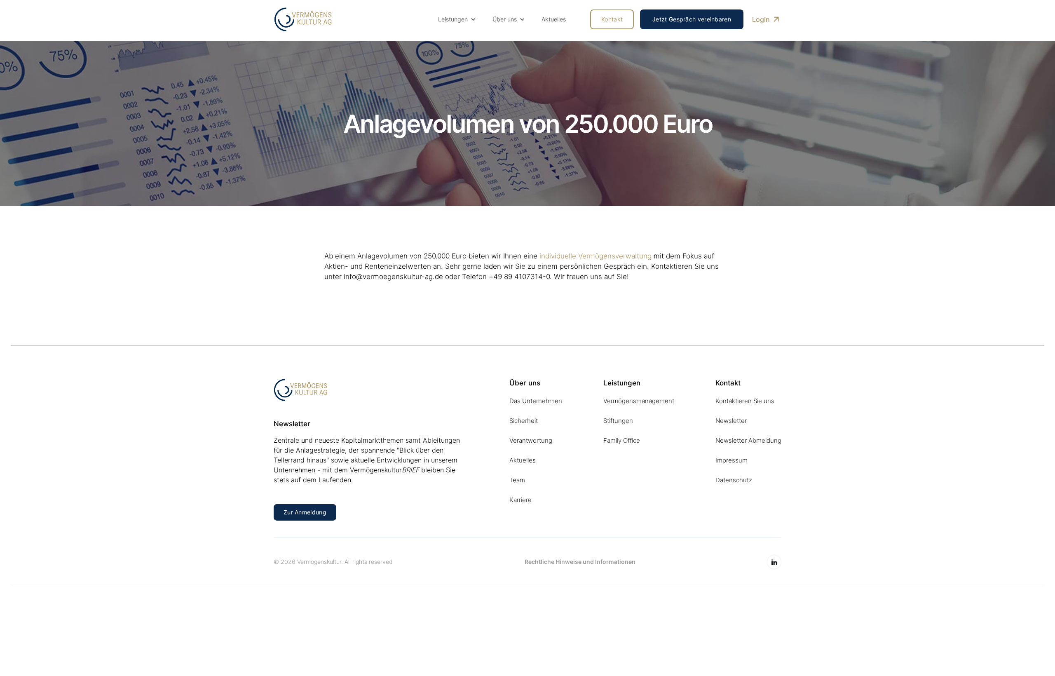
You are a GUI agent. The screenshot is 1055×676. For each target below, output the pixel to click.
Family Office (621, 440)
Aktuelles (554, 19)
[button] (457, 19)
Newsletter (731, 421)
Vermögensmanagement (638, 401)
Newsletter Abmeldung (748, 440)
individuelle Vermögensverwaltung (595, 256)
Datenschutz (733, 480)
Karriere (520, 500)
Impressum (731, 460)
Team (517, 480)
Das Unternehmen (535, 401)
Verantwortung (530, 440)
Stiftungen (618, 421)
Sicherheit (523, 421)
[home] (303, 19)
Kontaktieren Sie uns (744, 401)
